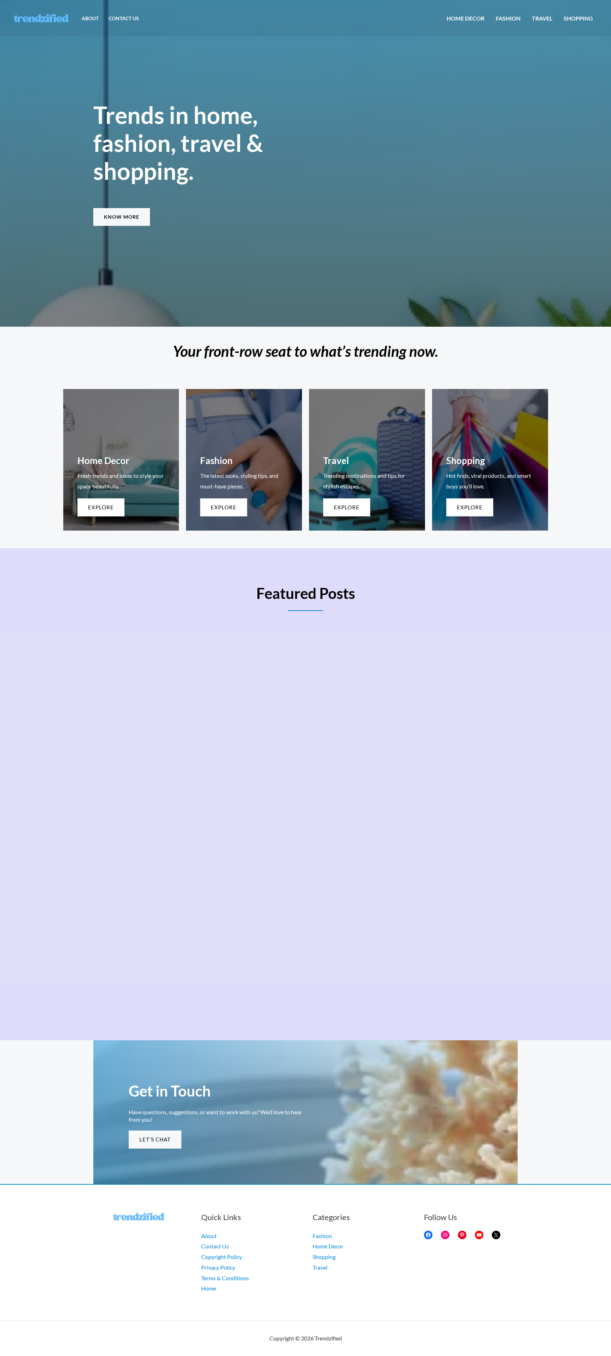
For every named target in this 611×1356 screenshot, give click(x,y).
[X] (496, 1235)
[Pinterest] (462, 1235)
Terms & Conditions (225, 1278)
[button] (121, 217)
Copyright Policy (221, 1256)
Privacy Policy (218, 1267)
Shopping (578, 18)
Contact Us (124, 18)
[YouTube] (479, 1235)
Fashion (508, 18)
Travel (542, 18)
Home (208, 1288)
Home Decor (465, 18)
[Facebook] (428, 1235)
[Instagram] (445, 1235)
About (90, 18)
